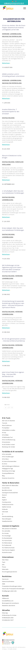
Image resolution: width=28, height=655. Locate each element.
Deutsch (4, 495)
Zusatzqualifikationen (8, 473)
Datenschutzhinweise (8, 581)
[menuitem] (24, 8)
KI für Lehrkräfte (6, 454)
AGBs (3, 584)
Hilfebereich (5, 598)
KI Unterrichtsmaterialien (9, 461)
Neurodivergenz (6, 519)
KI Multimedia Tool (7, 437)
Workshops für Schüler (8, 447)
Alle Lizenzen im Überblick (9, 528)
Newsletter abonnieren (8, 605)
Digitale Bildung (8, 118)
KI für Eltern (5, 459)
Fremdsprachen (6, 502)
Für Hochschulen (7, 540)
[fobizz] (11, 8)
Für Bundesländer (7, 538)
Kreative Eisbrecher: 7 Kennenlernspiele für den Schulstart (10, 111)
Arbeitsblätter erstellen (8, 430)
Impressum (5, 579)
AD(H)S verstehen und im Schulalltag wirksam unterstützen (13, 75)
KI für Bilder (5, 435)
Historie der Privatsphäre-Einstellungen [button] (13, 588)
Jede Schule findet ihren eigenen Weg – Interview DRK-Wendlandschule (13, 374)
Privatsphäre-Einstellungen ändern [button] (12, 586)
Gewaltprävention (7, 521)
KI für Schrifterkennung (8, 440)
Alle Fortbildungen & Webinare (10, 466)
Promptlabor (5, 428)
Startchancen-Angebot (8, 550)
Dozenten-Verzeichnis (8, 478)
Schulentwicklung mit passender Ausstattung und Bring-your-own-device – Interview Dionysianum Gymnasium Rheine (13, 304)
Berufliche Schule (7, 490)
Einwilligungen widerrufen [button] (9, 591)
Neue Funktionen (7, 425)
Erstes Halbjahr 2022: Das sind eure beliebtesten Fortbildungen (13, 229)
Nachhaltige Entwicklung (12, 36)
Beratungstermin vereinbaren (10, 603)
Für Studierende (6, 545)
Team (3, 562)
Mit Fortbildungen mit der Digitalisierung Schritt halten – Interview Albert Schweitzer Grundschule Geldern (12, 268)
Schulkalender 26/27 (8, 620)
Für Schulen (5, 533)
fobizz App (5, 613)
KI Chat (4, 432)
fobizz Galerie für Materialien (10, 485)
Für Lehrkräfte (6, 531)
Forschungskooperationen (9, 572)
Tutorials (4, 423)
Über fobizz (5, 560)
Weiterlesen (6, 63)
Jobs (3, 564)
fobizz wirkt (5, 569)
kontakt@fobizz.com (7, 601)
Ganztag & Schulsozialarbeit (10, 492)
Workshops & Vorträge (8, 471)
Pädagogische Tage (7, 468)
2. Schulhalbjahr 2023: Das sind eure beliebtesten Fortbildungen (13, 192)
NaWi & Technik (6, 507)
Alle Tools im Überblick (8, 420)
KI (2, 514)
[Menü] (24, 8)
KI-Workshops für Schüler (9, 615)
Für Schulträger (6, 536)
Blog (3, 476)
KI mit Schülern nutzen (8, 444)
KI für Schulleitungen (8, 456)
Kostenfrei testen (7, 552)
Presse (4, 567)
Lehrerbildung (15, 34)
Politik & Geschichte (7, 504)
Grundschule (5, 488)
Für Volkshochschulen (8, 547)
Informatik (5, 512)
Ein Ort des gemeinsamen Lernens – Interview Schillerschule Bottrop (13, 340)
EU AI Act (4, 464)
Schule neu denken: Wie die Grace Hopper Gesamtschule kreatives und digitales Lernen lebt (13, 27)
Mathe (4, 497)
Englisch (4, 500)
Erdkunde (5, 509)
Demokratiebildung (7, 516)
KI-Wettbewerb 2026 (7, 618)
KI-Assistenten (6, 442)
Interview (5, 34)
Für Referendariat (7, 543)
